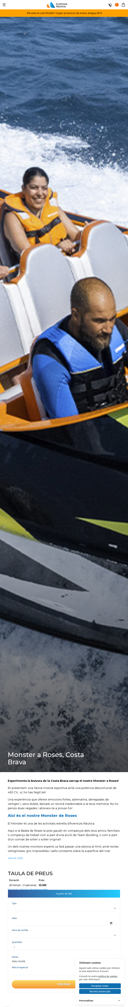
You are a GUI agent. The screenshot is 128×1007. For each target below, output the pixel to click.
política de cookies (107, 976)
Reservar (64, 984)
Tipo (14, 903)
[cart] (123, 5)
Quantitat (17, 942)
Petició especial (20, 967)
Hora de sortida (20, 930)
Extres (15, 956)
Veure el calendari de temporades (28, 889)
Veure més (15, 858)
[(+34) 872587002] (110, 5)
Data (14, 918)
